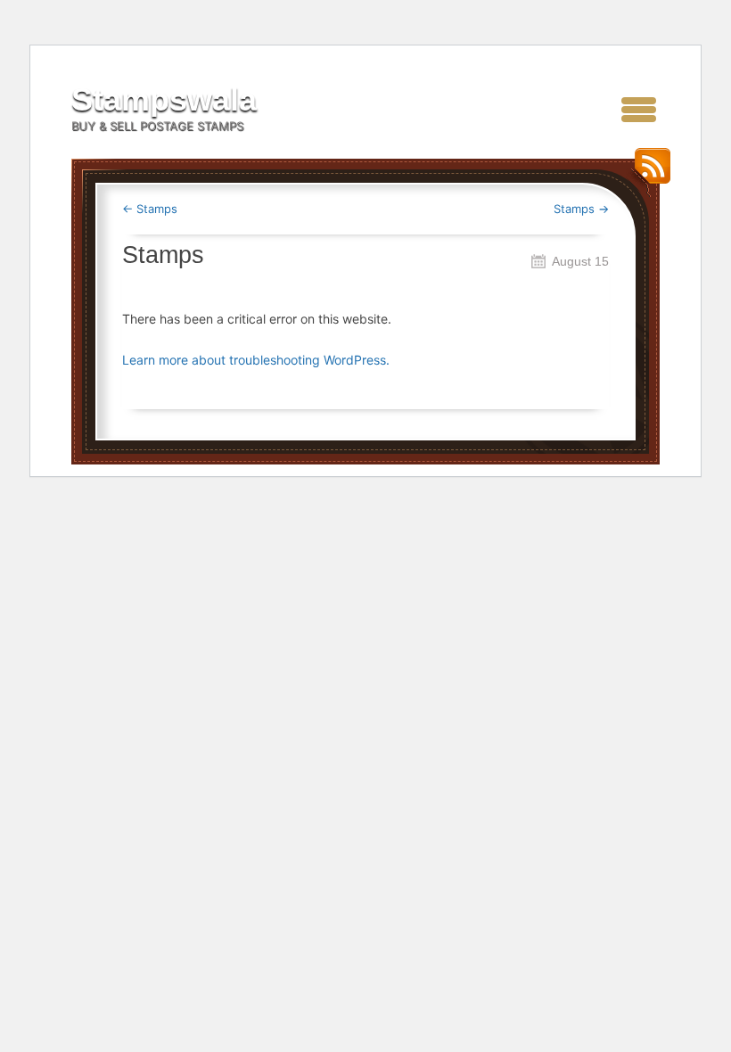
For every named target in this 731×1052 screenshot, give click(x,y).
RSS (648, 172)
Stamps (149, 208)
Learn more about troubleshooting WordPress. (256, 359)
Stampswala (164, 99)
